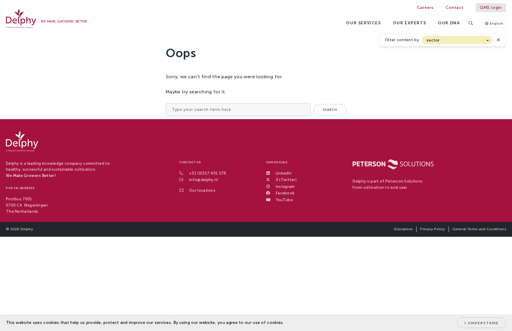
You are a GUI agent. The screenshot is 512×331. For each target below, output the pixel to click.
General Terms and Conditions (479, 229)
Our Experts (409, 22)
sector (433, 40)
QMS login (491, 7)
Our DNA (449, 22)
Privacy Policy (432, 229)
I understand (482, 323)
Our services (363, 22)
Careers (425, 7)
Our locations (202, 190)
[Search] (471, 23)
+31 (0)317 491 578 (207, 173)
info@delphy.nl (203, 180)
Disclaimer (403, 229)
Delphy (26, 229)
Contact (455, 7)
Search (330, 110)
